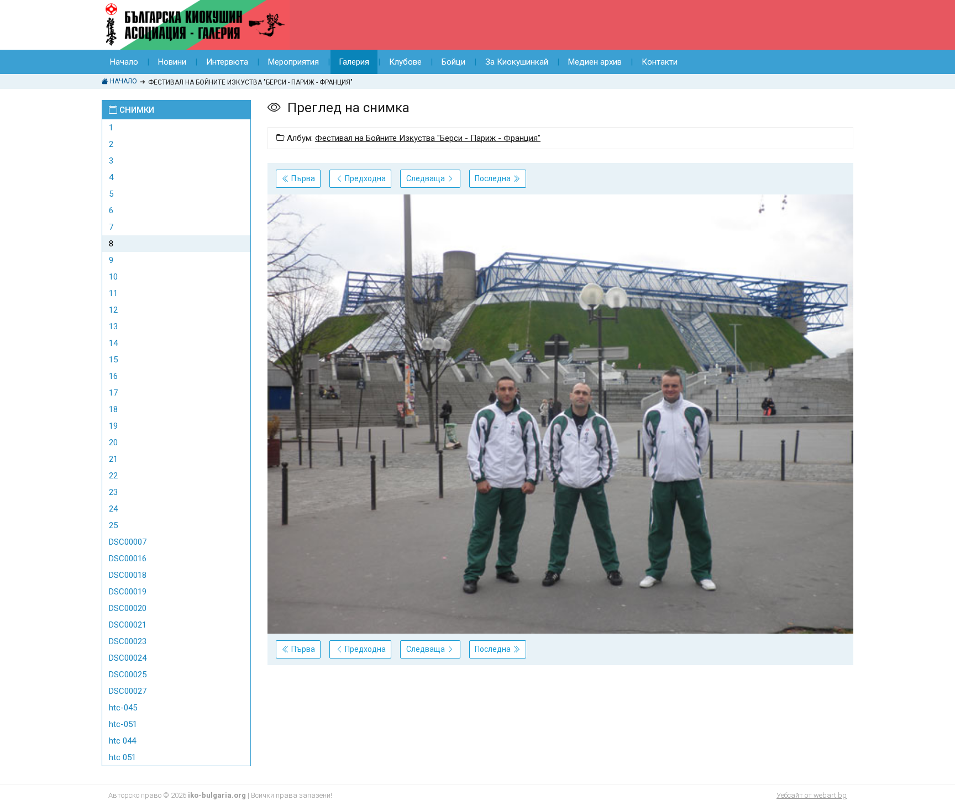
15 (113, 360)
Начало (124, 62)
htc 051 (122, 757)
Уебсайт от (811, 795)
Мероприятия (293, 62)
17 (113, 393)
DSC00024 (127, 658)
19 (113, 426)
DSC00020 (127, 608)
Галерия (354, 62)
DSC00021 (127, 625)
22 (113, 476)
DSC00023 (127, 641)
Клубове (405, 62)
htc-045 (123, 708)
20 (113, 442)
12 (113, 310)
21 (113, 459)
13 (113, 326)
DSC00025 (127, 674)
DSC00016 (127, 558)
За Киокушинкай (516, 62)
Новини (172, 62)
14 (113, 343)
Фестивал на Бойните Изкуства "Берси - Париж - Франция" (428, 138)
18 (113, 409)
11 (113, 293)
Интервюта (227, 62)
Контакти (660, 62)
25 (113, 525)
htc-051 (123, 724)
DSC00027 (127, 691)
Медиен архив (595, 62)
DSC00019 (127, 592)
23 (113, 492)
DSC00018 (127, 575)
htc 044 (122, 741)
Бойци (453, 62)
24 (113, 509)
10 (113, 277)
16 (113, 376)
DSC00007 (127, 542)
